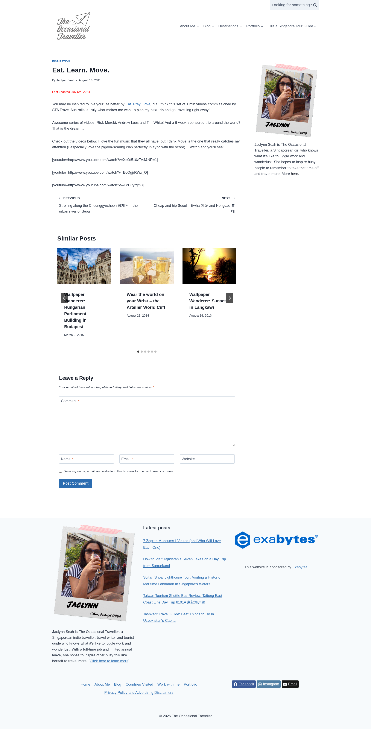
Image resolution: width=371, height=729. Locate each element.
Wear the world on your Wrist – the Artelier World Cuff (146, 301)
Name (67, 459)
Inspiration (61, 61)
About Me (102, 684)
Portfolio (190, 684)
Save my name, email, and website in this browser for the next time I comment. (119, 471)
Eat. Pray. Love (138, 104)
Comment (70, 401)
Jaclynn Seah (65, 80)
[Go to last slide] (64, 298)
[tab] (138, 352)
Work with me (168, 684)
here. (295, 174)
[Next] (229, 298)
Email (127, 459)
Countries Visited (139, 684)
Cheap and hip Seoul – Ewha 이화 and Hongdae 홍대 (194, 205)
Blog (117, 684)
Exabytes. (300, 567)
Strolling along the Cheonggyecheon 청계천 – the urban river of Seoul (98, 205)
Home (85, 684)
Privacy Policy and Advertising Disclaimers (138, 693)
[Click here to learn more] (109, 661)
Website (188, 459)
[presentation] (84, 266)
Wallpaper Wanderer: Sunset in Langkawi (207, 301)
